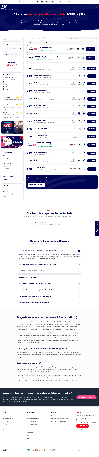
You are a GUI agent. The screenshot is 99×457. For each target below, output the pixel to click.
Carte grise (30, 432)
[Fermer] (97, 2)
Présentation (6, 424)
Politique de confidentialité (58, 421)
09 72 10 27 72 (12, 65)
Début (5, 48)
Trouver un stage (7, 415)
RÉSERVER (90, 49)
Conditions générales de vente (59, 418)
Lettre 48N (29, 427)
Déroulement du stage (8, 429)
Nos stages (5, 421)
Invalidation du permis (33, 418)
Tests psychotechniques (33, 429)
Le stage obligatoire (32, 424)
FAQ (28, 438)
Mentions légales (55, 415)
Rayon (5, 52)
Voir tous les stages (35, 184)
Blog (28, 435)
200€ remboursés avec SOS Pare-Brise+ (48, 50)
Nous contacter (31, 441)
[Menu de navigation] (96, 7)
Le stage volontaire (32, 421)
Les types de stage (7, 418)
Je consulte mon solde (85, 397)
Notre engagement (7, 427)
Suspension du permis (33, 415)
